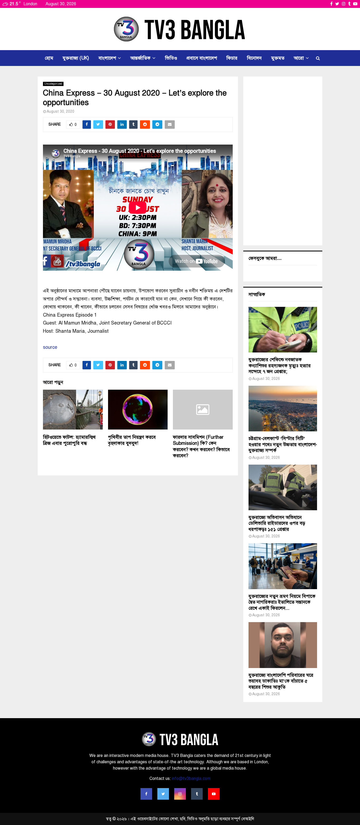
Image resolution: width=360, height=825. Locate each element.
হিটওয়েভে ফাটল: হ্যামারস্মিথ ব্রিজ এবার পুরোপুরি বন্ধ (69, 440)
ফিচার (231, 58)
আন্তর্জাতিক (140, 58)
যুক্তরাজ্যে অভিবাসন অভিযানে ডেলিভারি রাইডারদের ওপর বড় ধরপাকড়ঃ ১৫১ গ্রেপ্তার (277, 523)
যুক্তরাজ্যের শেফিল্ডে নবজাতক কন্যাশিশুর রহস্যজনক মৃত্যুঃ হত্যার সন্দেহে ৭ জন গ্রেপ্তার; (280, 365)
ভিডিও (171, 58)
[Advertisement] (283, 161)
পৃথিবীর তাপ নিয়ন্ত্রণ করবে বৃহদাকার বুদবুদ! (132, 440)
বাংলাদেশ (107, 58)
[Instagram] (180, 794)
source (50, 347)
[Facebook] (146, 794)
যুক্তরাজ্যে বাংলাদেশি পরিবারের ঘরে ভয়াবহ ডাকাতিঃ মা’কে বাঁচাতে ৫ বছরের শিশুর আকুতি (281, 681)
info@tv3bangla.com (191, 778)
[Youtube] (214, 794)
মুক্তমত (277, 58)
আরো (299, 58)
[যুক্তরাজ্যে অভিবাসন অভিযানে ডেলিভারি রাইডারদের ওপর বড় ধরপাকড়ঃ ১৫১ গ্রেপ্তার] (283, 487)
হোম (49, 58)
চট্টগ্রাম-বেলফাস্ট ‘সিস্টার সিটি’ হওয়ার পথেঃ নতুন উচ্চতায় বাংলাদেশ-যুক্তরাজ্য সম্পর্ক (283, 444)
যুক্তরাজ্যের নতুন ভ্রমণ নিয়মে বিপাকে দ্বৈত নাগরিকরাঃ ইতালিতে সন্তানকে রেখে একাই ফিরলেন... (282, 602)
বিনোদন (254, 58)
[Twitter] (163, 794)
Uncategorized (53, 83)
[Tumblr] (197, 794)
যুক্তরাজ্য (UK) (76, 58)
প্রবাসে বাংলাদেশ (202, 58)
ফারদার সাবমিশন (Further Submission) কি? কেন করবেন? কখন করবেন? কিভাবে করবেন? (201, 446)
